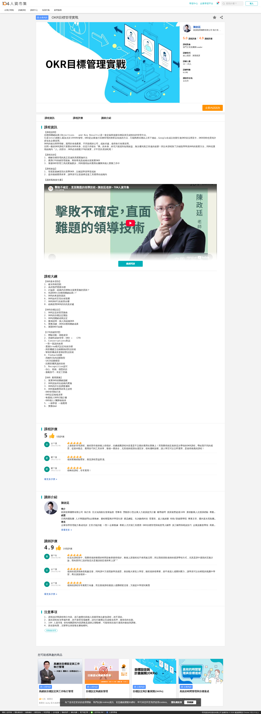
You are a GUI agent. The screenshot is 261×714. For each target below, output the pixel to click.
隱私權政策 (19, 712)
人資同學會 (113, 712)
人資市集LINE (98, 712)
